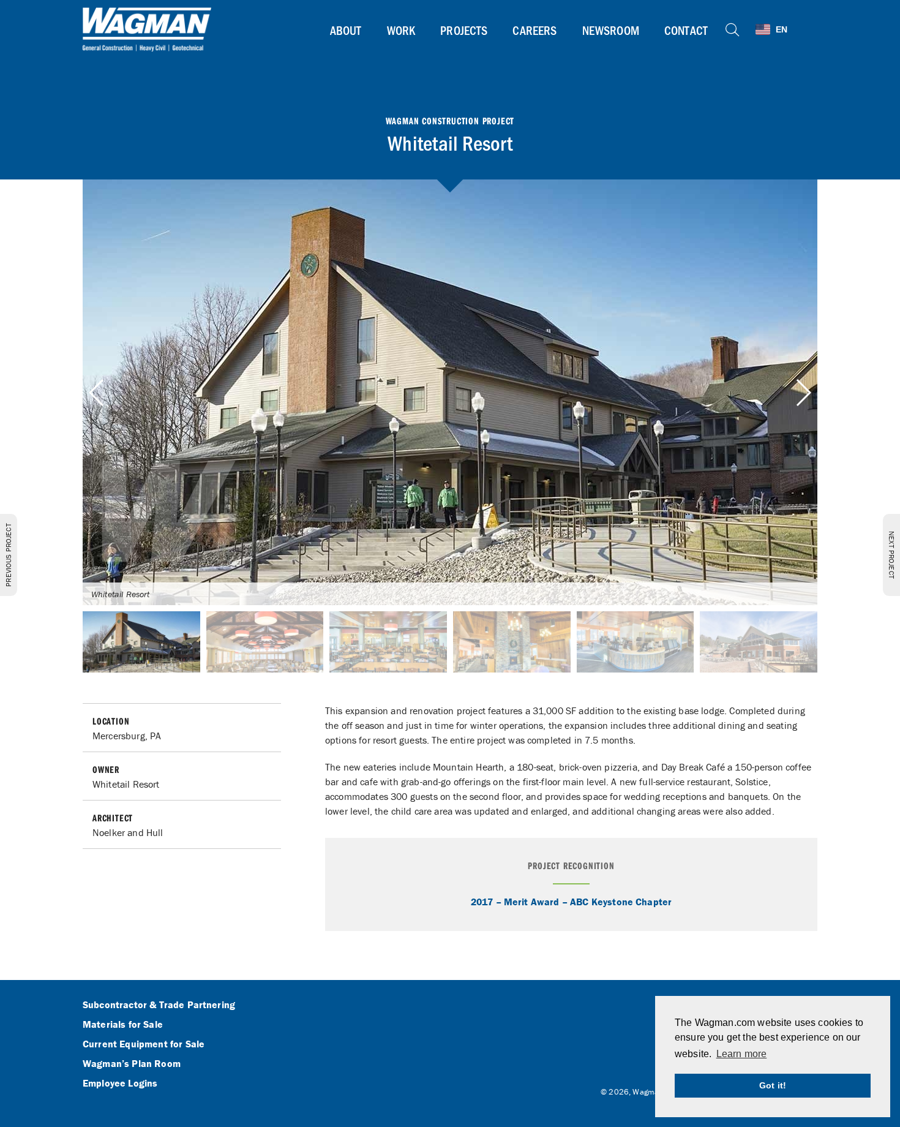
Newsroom (610, 30)
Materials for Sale (123, 1024)
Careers (534, 30)
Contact (686, 30)
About (346, 30)
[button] (803, 392)
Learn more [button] (741, 1054)
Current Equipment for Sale (143, 1044)
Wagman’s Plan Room (132, 1063)
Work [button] (401, 30)
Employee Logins (120, 1083)
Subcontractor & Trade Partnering (159, 1005)
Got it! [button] (772, 1085)
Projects (463, 30)
